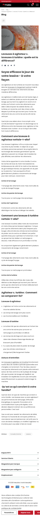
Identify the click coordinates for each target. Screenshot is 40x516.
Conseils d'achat (15, 434)
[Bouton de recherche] (28, 5)
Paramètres (9, 513)
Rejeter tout (25, 513)
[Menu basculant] (37, 5)
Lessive (28, 434)
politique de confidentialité (11, 508)
